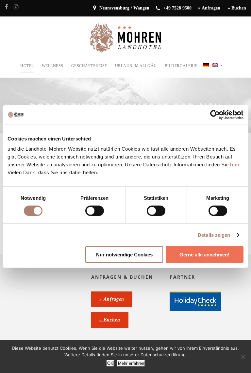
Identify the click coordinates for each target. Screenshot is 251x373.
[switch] (94, 210)
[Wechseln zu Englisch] (215, 70)
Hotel (27, 66)
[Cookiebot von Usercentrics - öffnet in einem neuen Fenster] (214, 115)
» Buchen (237, 8)
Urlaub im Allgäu (136, 66)
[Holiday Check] (195, 301)
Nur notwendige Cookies (124, 254)
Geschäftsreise (89, 66)
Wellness (52, 66)
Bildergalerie (181, 66)
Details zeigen (214, 234)
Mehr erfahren (131, 363)
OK (110, 363)
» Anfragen (209, 8)
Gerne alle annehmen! (204, 254)
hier (235, 164)
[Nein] (243, 356)
